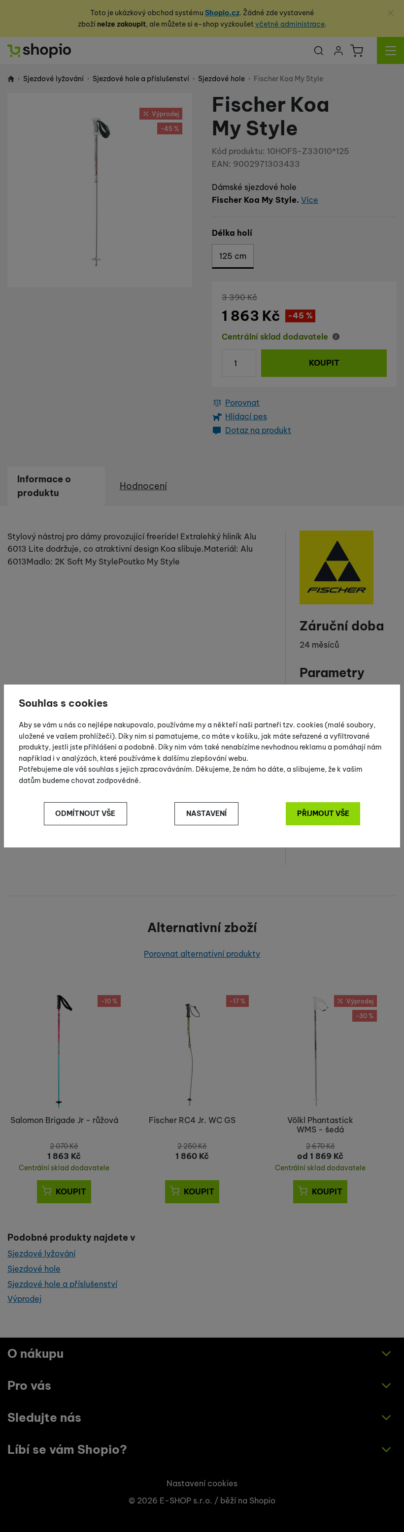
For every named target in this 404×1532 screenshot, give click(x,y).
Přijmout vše (323, 813)
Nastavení (206, 813)
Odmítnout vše (85, 813)
